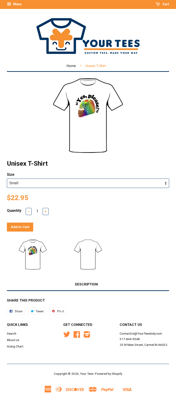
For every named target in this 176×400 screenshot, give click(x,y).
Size (10, 174)
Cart (165, 4)
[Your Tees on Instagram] (87, 336)
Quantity (14, 210)
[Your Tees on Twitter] (66, 336)
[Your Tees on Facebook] (76, 336)
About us (13, 340)
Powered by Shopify (108, 373)
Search (11, 333)
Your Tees (87, 373)
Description (86, 284)
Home (71, 66)
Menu (17, 4)
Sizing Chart (15, 346)
